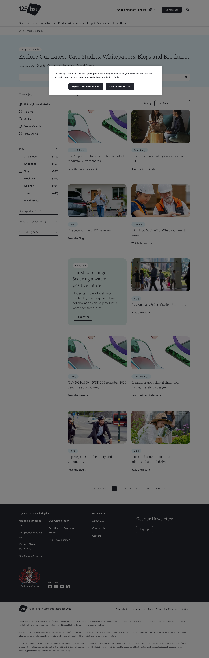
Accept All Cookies (120, 86)
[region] (105, 80)
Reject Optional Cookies (85, 86)
